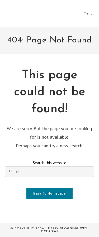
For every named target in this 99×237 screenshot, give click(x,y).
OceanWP (49, 231)
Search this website (49, 162)
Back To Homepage (49, 193)
